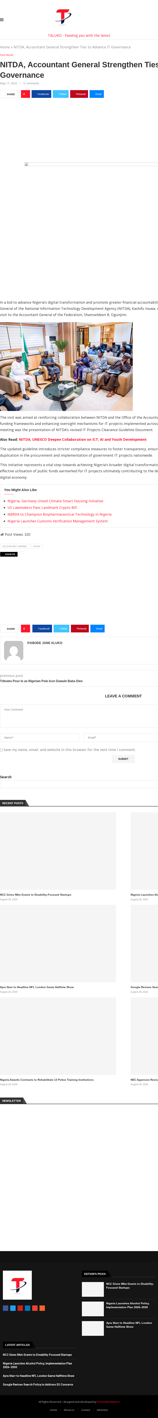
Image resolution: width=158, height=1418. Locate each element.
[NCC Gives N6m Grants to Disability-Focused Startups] (58, 851)
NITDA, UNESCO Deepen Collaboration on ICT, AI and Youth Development (83, 439)
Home (5, 47)
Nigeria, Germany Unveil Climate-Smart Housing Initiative (55, 501)
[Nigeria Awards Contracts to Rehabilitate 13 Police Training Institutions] (58, 1036)
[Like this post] (27, 94)
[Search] (156, 20)
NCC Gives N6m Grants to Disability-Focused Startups (35, 894)
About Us (69, 1410)
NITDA (37, 546)
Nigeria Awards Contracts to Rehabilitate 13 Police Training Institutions (47, 1079)
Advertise (102, 1410)
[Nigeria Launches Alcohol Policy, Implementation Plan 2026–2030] (93, 1309)
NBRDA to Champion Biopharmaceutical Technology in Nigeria (60, 514)
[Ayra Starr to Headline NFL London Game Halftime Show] (58, 943)
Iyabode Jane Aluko (44, 643)
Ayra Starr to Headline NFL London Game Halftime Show (37, 987)
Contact (85, 1410)
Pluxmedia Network (108, 1401)
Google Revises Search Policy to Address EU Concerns (38, 1384)
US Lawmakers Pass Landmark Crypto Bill (42, 507)
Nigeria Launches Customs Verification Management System (58, 521)
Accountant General (15, 546)
